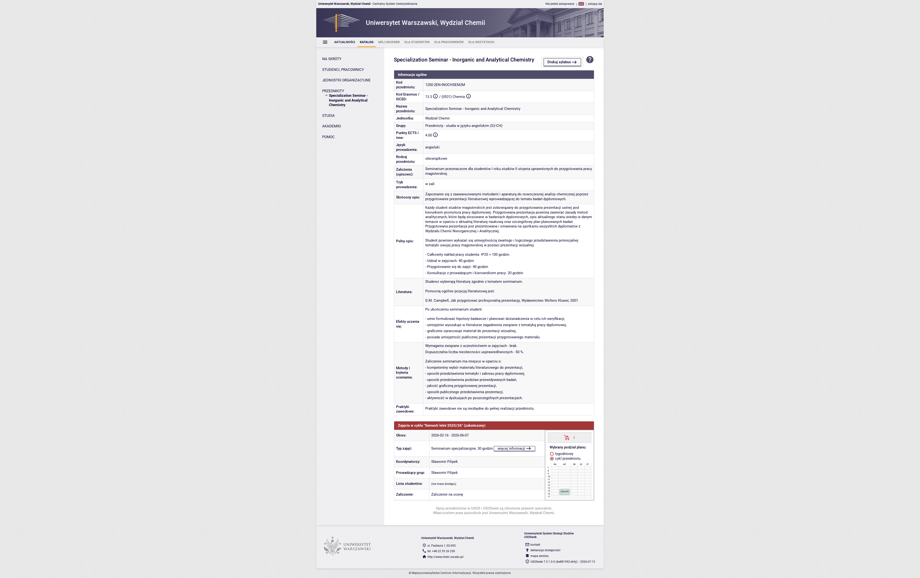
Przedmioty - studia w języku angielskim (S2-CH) (463, 126)
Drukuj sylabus (559, 62)
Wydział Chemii (437, 118)
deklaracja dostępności (545, 550)
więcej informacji (511, 448)
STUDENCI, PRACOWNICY (343, 70)
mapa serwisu (539, 556)
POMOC (328, 137)
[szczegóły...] (574, 437)
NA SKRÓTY (331, 59)
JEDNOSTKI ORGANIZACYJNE (346, 80)
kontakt (535, 544)
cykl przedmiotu (567, 458)
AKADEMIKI (331, 126)
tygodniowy (563, 454)
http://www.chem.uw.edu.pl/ (445, 557)
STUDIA (328, 115)
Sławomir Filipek (444, 461)
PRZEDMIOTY (333, 91)
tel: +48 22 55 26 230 (441, 551)
